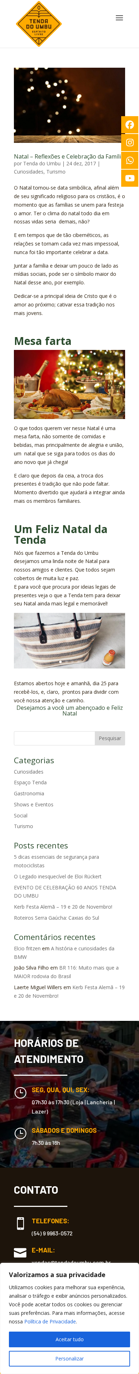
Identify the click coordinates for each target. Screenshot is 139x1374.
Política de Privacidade (50, 1321)
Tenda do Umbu (42, 163)
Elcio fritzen (27, 948)
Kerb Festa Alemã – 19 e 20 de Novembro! (63, 906)
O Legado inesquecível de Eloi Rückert (58, 876)
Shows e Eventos (33, 804)
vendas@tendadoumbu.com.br (71, 1262)
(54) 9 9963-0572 (52, 1233)
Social (20, 815)
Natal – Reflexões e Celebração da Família (69, 156)
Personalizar (69, 1358)
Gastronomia (29, 793)
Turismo (56, 171)
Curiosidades (28, 171)
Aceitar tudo (70, 1339)
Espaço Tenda (30, 782)
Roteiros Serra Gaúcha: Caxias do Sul (56, 917)
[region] (69, 1318)
